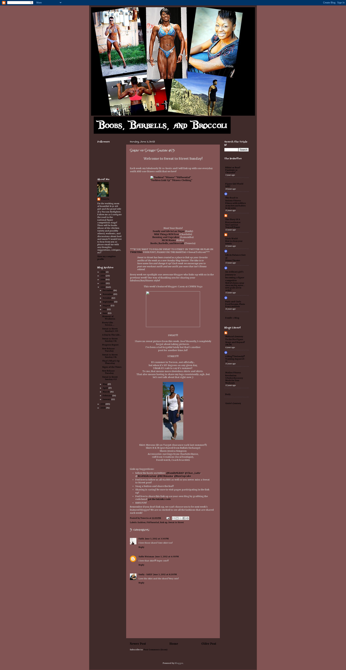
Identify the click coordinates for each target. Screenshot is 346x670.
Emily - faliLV (145, 574)
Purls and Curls (233, 301)
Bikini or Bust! (232, 167)
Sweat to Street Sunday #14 (110, 339)
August (107, 305)
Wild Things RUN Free (166, 234)
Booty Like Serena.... (108, 323)
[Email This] (174, 518)
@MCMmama (165, 476)
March (106, 391)
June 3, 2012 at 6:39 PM (167, 556)
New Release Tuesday (108, 349)
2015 (103, 275)
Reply (141, 547)
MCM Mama (169, 240)
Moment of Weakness (108, 317)
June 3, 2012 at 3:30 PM (157, 538)
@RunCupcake (182, 476)
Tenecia (105, 199)
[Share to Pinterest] (187, 518)
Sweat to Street (176, 522)
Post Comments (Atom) (155, 649)
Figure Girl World (234, 183)
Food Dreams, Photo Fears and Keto (235, 305)
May (105, 384)
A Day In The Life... (111, 335)
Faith (141, 538)
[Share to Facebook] (184, 518)
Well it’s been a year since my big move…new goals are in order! (235, 286)
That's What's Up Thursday (110, 362)
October (107, 298)
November (108, 294)
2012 (103, 287)
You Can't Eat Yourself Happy (232, 226)
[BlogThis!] (177, 518)
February (107, 395)
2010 (103, 408)
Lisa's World (231, 238)
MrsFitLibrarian (146, 476)
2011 (102, 404)
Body (227, 394)
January (107, 399)
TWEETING (136, 252)
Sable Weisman (146, 556)
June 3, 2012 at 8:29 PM (165, 574)
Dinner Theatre (232, 260)
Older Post (208, 643)
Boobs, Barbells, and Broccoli (167, 243)
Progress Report (110, 344)
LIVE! (227, 186)
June (105, 313)
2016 (103, 272)
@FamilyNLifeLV (175, 473)
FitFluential (153, 522)
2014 (103, 279)
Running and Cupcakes (165, 237)
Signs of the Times (111, 367)
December (108, 290)
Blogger (179, 663)
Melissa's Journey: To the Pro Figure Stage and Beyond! (235, 339)
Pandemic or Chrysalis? (231, 171)
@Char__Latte (192, 473)
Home (173, 643)
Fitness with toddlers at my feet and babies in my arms (235, 205)
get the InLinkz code (159, 499)
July (105, 309)
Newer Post (138, 643)
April (105, 388)
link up (163, 522)
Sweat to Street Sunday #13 (110, 378)
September (108, 301)
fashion (142, 522)
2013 (103, 283)
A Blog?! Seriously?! (235, 356)
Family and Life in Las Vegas (169, 231)
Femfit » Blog (232, 318)
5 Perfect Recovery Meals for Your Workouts (234, 380)
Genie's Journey (233, 403)
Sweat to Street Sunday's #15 (110, 329)
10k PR (228, 345)
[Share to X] (180, 518)
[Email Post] (167, 518)
